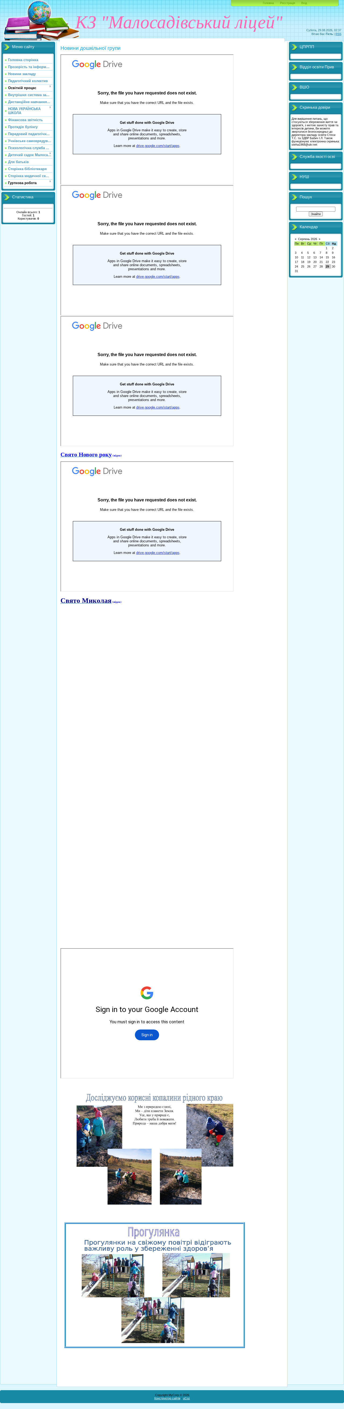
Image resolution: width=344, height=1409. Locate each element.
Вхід (304, 3)
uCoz (186, 1398)
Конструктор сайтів (167, 1398)
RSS (338, 34)
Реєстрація (287, 3)
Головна (268, 3)
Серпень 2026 (307, 239)
